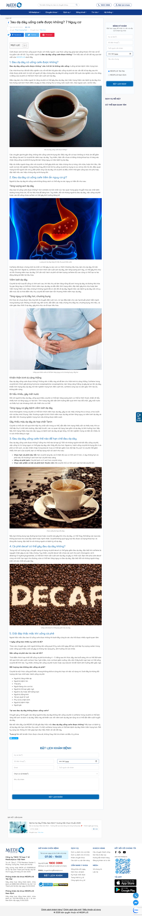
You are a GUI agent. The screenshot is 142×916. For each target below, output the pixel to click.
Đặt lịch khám (124, 5)
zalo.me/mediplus (121, 857)
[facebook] (115, 852)
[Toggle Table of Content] (23, 45)
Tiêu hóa (43, 30)
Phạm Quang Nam (21, 30)
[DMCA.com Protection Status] (60, 884)
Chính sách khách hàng (51, 909)
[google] (119, 852)
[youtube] (124, 852)
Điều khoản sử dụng (92, 909)
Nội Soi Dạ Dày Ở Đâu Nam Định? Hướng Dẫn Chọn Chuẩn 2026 (55, 823)
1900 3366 (56, 863)
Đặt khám (139, 419)
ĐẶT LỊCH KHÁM (53, 875)
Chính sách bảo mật (72, 909)
